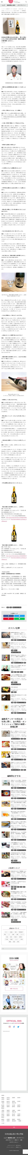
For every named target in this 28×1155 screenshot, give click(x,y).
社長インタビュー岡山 (15, 769)
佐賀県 (8, 1119)
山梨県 (2, 1106)
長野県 (8, 1106)
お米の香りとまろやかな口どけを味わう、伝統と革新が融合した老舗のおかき (18, 802)
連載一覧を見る (14, 988)
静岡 (15, 712)
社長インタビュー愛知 (18, 662)
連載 (8, 607)
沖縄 (17, 934)
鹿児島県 (14, 1120)
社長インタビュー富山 (17, 607)
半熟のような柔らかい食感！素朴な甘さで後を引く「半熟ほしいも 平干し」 (18, 823)
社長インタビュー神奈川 (16, 652)
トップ (3, 5)
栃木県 (8, 1101)
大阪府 (18, 1110)
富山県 (8, 1105)
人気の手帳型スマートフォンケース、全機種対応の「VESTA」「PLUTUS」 (19, 844)
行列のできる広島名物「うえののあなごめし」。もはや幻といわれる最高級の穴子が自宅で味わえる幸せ (18, 903)
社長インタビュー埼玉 (21, 839)
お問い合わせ (18, 1145)
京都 (15, 878)
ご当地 (21, 939)
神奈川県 (14, 1102)
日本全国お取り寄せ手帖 (14, 1134)
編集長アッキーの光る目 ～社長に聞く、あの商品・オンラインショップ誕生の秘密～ (18, 637)
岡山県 (13, 1114)
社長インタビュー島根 (21, 798)
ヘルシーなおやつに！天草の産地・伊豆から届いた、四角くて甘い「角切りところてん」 (18, 707)
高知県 (2, 1117)
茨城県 (2, 1101)
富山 (10, 607)
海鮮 (14, 941)
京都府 (13, 1110)
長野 (15, 671)
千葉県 (2, 1102)
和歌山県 (14, 1111)
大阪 (22, 738)
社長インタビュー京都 (21, 878)
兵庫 (21, 886)
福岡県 (2, 1119)
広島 (15, 909)
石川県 (13, 1105)
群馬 (18, 941)
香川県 (13, 1115)
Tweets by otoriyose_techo (6, 1031)
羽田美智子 (21, 932)
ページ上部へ (14, 1127)
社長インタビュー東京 (21, 749)
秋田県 (18, 1097)
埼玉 (15, 839)
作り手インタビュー (14, 1142)
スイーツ (22, 934)
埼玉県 (18, 1101)
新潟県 (2, 1105)
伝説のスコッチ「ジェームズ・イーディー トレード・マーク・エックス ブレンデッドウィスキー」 (18, 644)
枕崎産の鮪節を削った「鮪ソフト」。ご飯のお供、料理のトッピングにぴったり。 (18, 634)
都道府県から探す (11, 5)
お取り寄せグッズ (15, 737)
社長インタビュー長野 (21, 702)
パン (9, 934)
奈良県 (8, 1111)
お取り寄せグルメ (21, 5)
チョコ (16, 939)
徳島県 (8, 1115)
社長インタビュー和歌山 (16, 684)
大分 (15, 850)
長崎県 (13, 1119)
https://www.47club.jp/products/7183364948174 (16, 555)
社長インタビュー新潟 (18, 759)
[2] (5, 886)
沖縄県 (19, 1120)
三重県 (2, 1110)
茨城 (15, 829)
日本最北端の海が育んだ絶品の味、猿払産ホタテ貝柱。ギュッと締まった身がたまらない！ (18, 854)
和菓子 (11, 939)
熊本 (18, 886)
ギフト (6, 932)
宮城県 (13, 1097)
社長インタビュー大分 (21, 850)
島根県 (8, 1114)
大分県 (2, 1120)
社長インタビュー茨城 (21, 829)
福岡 (24, 886)
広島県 (18, 1114)
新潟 (12, 759)
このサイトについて (11, 1145)
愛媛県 (18, 1115)
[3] (5, 896)
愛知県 (2, 1108)
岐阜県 (13, 1106)
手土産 (21, 671)
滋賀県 (8, 1110)
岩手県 (8, 1097)
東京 (12, 671)
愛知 (12, 662)
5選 (12, 888)
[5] (5, 917)
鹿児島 (20, 936)
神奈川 (15, 650)
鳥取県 (2, 1114)
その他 (2, 1123)
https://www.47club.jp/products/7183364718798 (16, 517)
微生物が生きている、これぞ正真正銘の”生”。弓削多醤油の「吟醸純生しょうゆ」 (18, 834)
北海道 (15, 860)
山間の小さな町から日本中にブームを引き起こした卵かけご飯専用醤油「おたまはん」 (18, 792)
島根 (15, 798)
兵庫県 (2, 1111)
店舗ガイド (16, 1140)
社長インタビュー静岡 (21, 712)
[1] (5, 875)
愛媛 (10, 941)
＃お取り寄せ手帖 (17, 1023)
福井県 (18, 1105)
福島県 (8, 1099)
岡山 (25, 769)
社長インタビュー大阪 (15, 738)
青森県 (2, 1097)
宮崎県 (8, 1120)
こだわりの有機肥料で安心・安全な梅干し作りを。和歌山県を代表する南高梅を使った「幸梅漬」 (18, 676)
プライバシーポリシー (10, 1147)
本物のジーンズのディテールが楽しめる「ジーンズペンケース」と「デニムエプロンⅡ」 (18, 764)
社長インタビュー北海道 (16, 862)
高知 (7, 936)
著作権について (19, 1147)
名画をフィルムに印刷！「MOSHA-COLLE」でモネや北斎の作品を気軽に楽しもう (19, 782)
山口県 (2, 1115)
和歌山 (15, 682)
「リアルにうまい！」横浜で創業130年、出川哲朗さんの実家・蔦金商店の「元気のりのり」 (18, 914)
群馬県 (13, 1101)
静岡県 (18, 1106)
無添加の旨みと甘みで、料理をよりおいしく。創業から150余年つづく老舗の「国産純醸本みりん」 (18, 657)
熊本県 (18, 1119)
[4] (5, 906)
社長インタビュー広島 (21, 909)
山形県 (2, 1099)
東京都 (8, 1102)
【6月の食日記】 (14, 687)
